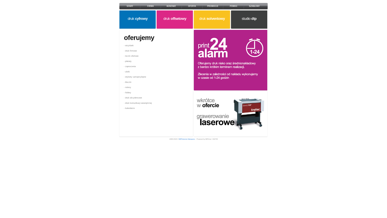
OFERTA (192, 6)
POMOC (233, 6)
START (130, 6)
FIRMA (150, 6)
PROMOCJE (212, 6)
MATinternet (183, 139)
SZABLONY (254, 6)
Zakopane (191, 139)
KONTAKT (171, 6)
